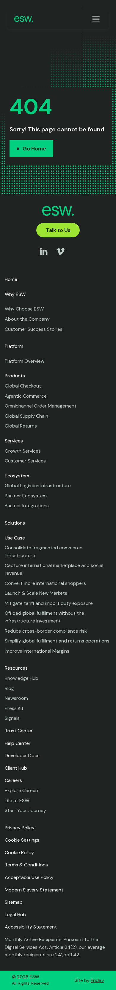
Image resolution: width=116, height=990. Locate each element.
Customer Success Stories (33, 329)
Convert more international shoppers (45, 583)
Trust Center (19, 731)
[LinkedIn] (43, 257)
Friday (97, 980)
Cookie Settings (22, 840)
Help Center (18, 743)
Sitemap (14, 902)
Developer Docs (22, 755)
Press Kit (14, 708)
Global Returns (21, 426)
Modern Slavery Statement (34, 890)
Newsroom (16, 698)
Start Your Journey (25, 810)
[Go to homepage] (23, 19)
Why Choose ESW (24, 309)
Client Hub (16, 768)
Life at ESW (17, 800)
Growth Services (23, 451)
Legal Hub (15, 914)
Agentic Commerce (26, 396)
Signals (12, 718)
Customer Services (25, 461)
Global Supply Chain (26, 416)
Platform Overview (24, 361)
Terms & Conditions (26, 865)
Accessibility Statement (31, 927)
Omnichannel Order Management (40, 406)
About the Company (27, 319)
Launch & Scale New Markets (36, 593)
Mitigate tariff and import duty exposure (49, 603)
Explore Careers (22, 790)
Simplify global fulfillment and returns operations (57, 641)
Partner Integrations (27, 505)
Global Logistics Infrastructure (38, 485)
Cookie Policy (19, 852)
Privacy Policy (20, 828)
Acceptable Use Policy (29, 877)
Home (11, 279)
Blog (9, 688)
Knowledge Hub (21, 678)
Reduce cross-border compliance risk (46, 631)
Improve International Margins (37, 651)
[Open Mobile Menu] (97, 19)
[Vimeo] (60, 257)
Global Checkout (23, 386)
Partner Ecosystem (26, 496)
